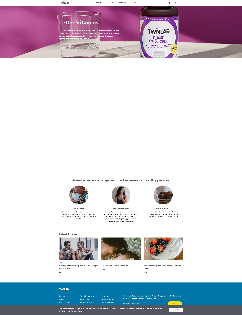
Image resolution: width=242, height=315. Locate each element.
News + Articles (64, 302)
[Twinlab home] (64, 2)
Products (100, 3)
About (112, 3)
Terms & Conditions (87, 296)
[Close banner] (239, 307)
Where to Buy (106, 296)
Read (61, 272)
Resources (124, 3)
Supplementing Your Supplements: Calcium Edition (162, 267)
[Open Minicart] (175, 2)
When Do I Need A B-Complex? (114, 265)
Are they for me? (163, 208)
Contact (136, 3)
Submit (174, 304)
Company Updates (107, 302)
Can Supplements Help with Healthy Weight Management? (78, 267)
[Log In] (169, 2)
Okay (175, 310)
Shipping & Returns (87, 302)
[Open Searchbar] (172, 2)
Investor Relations (107, 299)
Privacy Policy (85, 299)
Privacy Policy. (77, 311)
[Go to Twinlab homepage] (64, 289)
